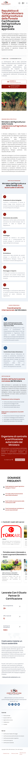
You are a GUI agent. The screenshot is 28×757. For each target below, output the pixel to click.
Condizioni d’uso (6, 753)
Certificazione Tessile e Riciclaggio (10, 733)
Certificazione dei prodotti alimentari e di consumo (13, 736)
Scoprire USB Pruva (7, 717)
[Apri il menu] (27, 3)
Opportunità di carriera (8, 720)
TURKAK (4, 539)
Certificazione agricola (8, 740)
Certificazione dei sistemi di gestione (10, 738)
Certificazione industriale (8, 742)
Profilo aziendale (6, 715)
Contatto (5, 724)
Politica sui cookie (14, 753)
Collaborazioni (6, 722)
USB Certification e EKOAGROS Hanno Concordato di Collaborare (10, 573)
